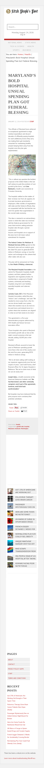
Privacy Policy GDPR (16, 669)
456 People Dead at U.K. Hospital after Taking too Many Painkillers (25, 558)
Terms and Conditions (17, 678)
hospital (26, 426)
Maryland (11, 428)
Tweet (11, 408)
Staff (10, 674)
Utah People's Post (22, 8)
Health (18, 424)
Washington (24, 428)
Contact (11, 664)
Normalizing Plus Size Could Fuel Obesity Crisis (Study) (25, 536)
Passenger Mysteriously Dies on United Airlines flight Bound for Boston (18, 716)
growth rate (20, 426)
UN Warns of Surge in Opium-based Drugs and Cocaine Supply (25, 522)
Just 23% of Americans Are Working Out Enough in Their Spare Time (17, 698)
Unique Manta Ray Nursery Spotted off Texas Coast (25, 544)
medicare (17, 428)
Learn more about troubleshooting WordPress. (20, 758)
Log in (22, 34)
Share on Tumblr (14, 411)
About (10, 660)
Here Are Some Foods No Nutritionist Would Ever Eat (24, 514)
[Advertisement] (22, 458)
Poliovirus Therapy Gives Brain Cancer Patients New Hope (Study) (17, 707)
